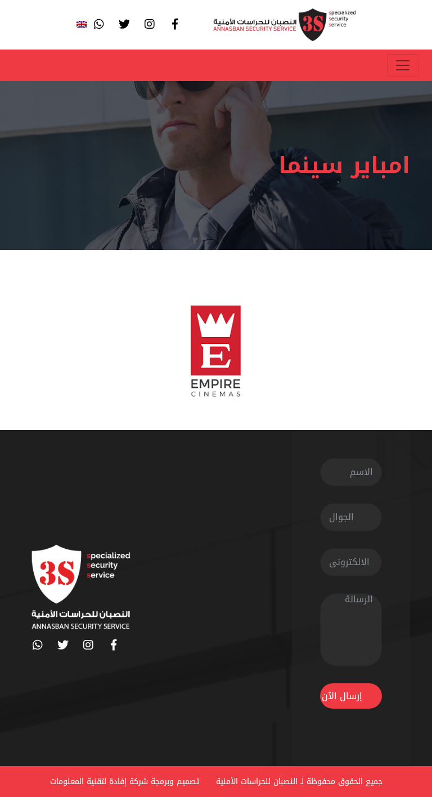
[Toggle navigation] (402, 65)
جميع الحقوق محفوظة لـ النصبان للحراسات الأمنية (299, 781)
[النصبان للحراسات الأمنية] (284, 24)
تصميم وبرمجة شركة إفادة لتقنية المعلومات (124, 781)
